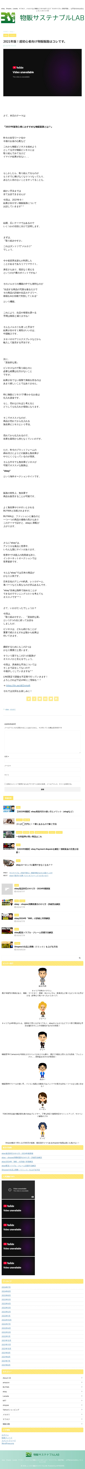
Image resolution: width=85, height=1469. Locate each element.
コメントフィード (9, 1440)
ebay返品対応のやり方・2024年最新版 (32, 888)
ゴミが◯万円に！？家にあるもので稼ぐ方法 (36, 824)
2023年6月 (6, 1295)
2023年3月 (6, 1308)
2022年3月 (6, 1332)
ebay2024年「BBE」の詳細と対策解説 (32, 918)
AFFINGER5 (60, 1466)
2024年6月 (6, 1291)
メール (7, 766)
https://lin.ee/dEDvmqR (18, 685)
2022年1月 (6, 1336)
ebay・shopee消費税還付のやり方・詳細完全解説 (37, 904)
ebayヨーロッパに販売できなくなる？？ (34, 865)
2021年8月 (6, 1357)
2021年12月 (6, 1340)
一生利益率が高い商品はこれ (29, 836)
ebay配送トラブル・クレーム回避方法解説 (33, 932)
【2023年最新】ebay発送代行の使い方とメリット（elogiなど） (45, 811)
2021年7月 (6, 1361)
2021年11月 (6, 1344)
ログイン (5, 1435)
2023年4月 (6, 1303)
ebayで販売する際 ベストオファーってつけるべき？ (28, 876)
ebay (7, 709)
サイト (6, 775)
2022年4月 (6, 1328)
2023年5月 (6, 1299)
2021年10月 (6, 1348)
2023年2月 (6, 1312)
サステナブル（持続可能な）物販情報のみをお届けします (31, 873)
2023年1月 (6, 1316)
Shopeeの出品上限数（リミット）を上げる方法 (36, 946)
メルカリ (12, 709)
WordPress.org (8, 1443)
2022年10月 (7, 1320)
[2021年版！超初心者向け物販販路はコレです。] (45, 699)
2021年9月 (6, 1353)
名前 (6, 756)
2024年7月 (6, 1287)
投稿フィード (7, 1438)
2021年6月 (6, 1365)
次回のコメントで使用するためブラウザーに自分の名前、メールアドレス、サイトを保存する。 (39, 784)
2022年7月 (6, 1324)
